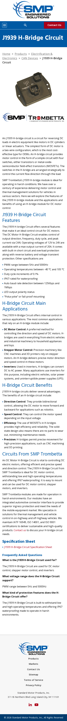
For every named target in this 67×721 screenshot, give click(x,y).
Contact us (20, 530)
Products (21, 54)
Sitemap (33, 674)
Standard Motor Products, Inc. (27, 717)
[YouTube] (36, 704)
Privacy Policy (33, 685)
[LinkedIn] (30, 704)
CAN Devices (30, 58)
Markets (33, 663)
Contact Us (54, 25)
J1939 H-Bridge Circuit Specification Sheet (28, 547)
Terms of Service (33, 679)
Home (6, 54)
